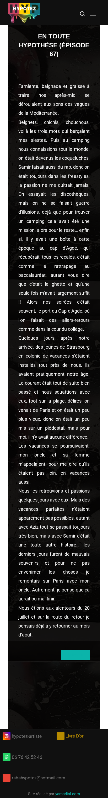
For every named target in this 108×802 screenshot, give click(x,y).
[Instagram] (6, 736)
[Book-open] (60, 736)
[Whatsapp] (6, 757)
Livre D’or (75, 736)
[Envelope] (6, 778)
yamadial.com (67, 793)
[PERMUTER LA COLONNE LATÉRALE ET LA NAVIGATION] (95, 14)
